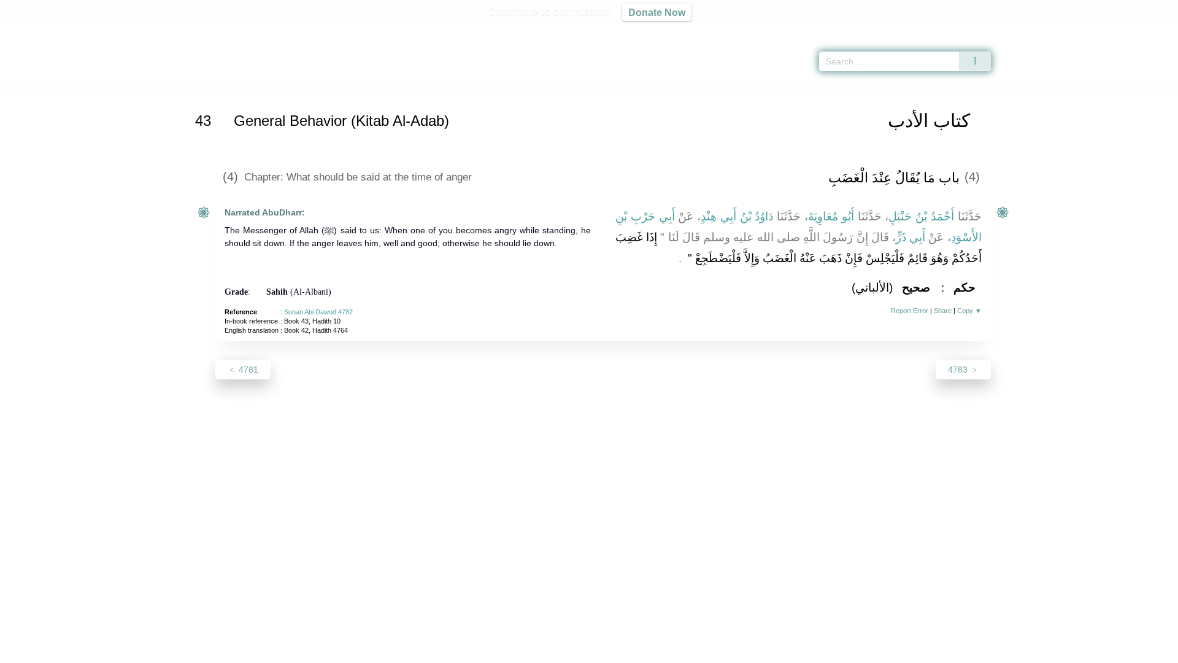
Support (529, 651)
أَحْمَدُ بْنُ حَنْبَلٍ (921, 216)
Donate (669, 651)
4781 (247, 369)
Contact (628, 651)
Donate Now (656, 12)
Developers (579, 651)
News (492, 651)
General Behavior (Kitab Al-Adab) (366, 88)
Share (943, 310)
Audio (1148, 30)
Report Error (909, 310)
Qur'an (1025, 30)
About (459, 651)
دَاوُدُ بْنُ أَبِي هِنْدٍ (737, 216)
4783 (959, 369)
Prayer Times (1106, 30)
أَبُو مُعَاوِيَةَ (831, 216)
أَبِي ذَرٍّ (910, 237)
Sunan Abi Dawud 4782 (318, 312)
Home (216, 88)
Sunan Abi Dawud (267, 88)
